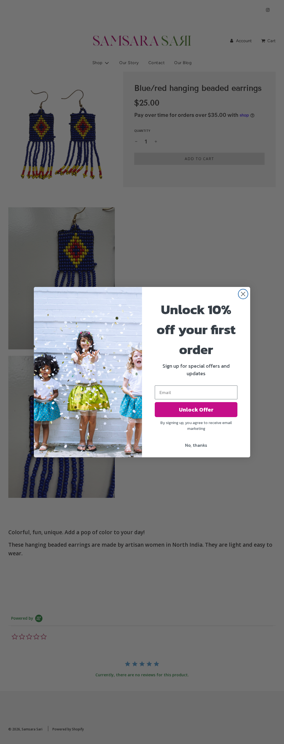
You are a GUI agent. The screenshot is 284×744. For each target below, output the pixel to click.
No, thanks (196, 445)
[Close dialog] (243, 294)
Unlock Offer (196, 409)
